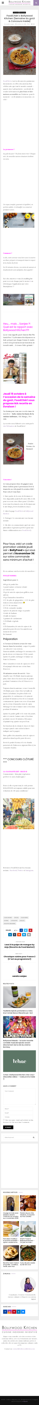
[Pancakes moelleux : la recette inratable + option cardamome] (11, 1229)
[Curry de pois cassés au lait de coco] (28, 1253)
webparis (25, 1401)
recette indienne (9, 923)
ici (30, 281)
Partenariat (22, 12)
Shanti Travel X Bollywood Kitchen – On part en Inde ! (27, 1240)
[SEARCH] (33, 1137)
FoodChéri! (26, 530)
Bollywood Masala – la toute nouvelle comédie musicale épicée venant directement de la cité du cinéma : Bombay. (18, 1043)
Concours (15, 12)
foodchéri (24, 917)
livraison (14, 920)
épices (16, 917)
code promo (8, 917)
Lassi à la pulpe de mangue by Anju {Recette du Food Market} (19, 945)
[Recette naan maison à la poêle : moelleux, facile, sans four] (11, 1253)
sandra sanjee (10, 24)
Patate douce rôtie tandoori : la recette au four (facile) (27, 1215)
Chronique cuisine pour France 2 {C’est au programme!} (19, 957)
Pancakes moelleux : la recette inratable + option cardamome (11, 1240)
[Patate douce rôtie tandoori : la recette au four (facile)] (28, 1203)
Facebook (13, 870)
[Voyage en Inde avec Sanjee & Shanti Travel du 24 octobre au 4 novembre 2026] (11, 1203)
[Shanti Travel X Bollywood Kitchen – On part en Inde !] (28, 1229)
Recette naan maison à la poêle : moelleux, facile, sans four (11, 1264)
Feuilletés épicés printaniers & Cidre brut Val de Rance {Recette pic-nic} (18, 1012)
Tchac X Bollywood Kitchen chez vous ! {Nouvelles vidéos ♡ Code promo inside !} (19, 1077)
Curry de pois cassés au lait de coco (27, 1264)
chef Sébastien (8, 426)
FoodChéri (7, 81)
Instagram (29, 870)
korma (6, 920)
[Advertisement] (19, 123)
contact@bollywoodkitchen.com (24, 1349)
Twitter (20, 870)
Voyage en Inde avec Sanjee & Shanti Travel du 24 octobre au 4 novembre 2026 (11, 1215)
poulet (22, 920)
